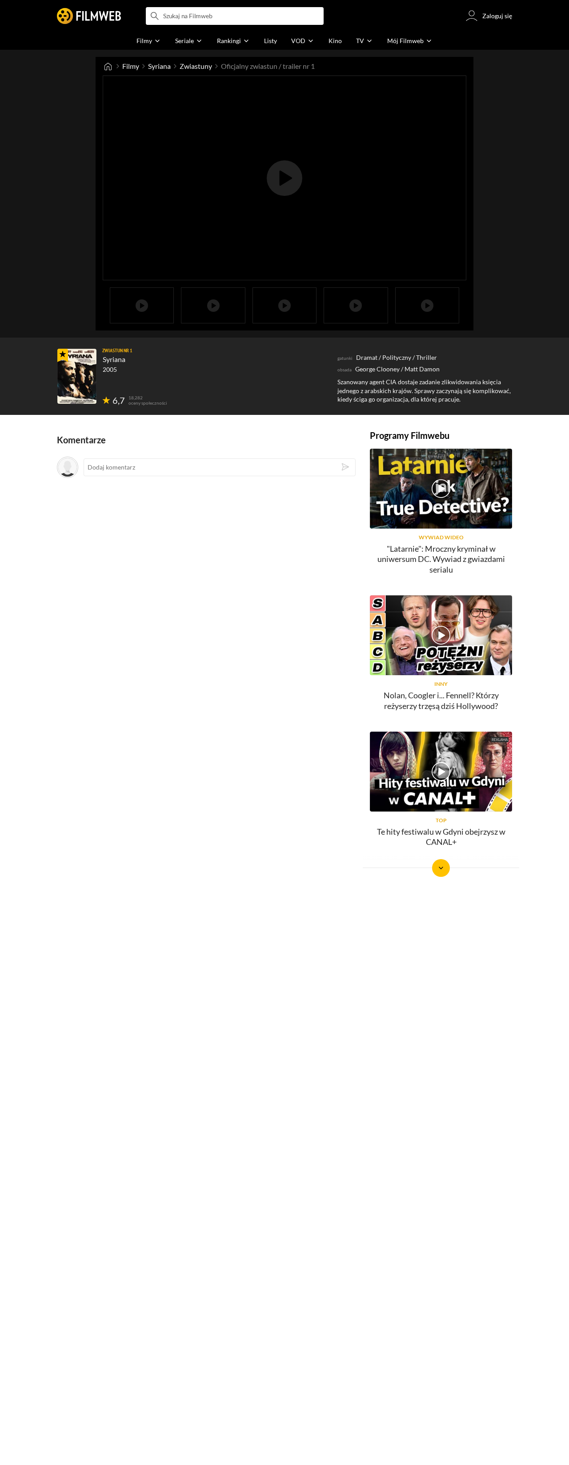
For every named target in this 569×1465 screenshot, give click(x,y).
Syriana (159, 66)
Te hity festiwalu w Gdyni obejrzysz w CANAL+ (441, 837)
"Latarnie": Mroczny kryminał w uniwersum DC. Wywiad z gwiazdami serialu (441, 559)
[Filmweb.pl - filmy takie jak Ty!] (89, 16)
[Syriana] (76, 376)
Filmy (130, 66)
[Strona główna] (108, 66)
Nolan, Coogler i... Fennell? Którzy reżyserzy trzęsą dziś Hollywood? (441, 700)
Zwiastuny (196, 66)
